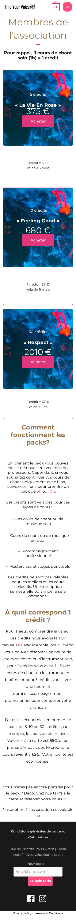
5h (39, 491)
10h (51, 491)
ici (20, 645)
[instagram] (43, 898)
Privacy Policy (22, 913)
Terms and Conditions (48, 913)
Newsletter (36, 864)
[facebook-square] (32, 898)
